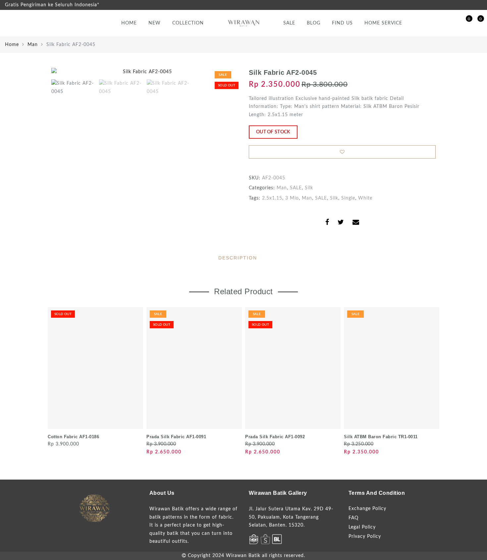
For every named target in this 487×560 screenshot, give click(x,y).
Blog (313, 23)
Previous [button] (63, 76)
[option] (144, 72)
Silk (309, 188)
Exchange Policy (367, 508)
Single (348, 198)
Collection (188, 23)
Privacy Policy (365, 536)
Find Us (342, 23)
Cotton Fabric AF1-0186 (73, 436)
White (365, 198)
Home (129, 23)
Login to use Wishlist (342, 152)
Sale (289, 23)
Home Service (383, 23)
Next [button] (217, 75)
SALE (296, 188)
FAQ (353, 518)
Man (32, 44)
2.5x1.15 (272, 198)
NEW (154, 23)
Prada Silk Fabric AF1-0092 (275, 436)
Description (237, 257)
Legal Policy (362, 527)
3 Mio (292, 198)
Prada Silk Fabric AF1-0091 (176, 436)
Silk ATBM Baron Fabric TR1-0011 (381, 436)
